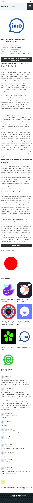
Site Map (13, 499)
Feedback (28, 499)
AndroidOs (8, 6)
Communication (14, 49)
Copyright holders (12, 500)
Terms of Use (21, 500)
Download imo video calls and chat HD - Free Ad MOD (16, 59)
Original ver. (16, 245)
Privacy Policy (21, 499)
